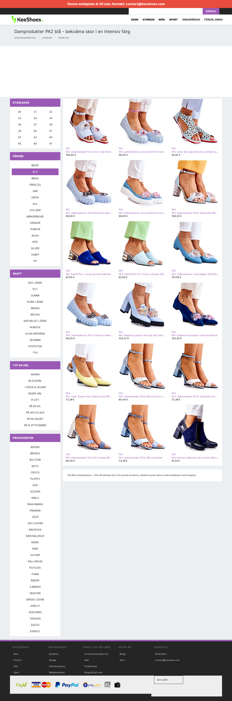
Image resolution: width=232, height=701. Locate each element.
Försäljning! (213, 19)
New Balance (35, 535)
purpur (35, 229)
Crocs (35, 472)
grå (35, 191)
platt (35, 399)
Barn (16, 654)
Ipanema (35, 510)
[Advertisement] (109, 71)
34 (35, 118)
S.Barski (35, 586)
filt (35, 289)
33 (19, 118)
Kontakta (53, 654)
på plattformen (35, 425)
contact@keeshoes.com (145, 4)
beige (35, 165)
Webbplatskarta (57, 672)
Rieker (35, 580)
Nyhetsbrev (161, 654)
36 (19, 124)
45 (19, 143)
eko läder (35, 282)
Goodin (35, 491)
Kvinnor (17, 660)
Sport (16, 672)
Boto (35, 466)
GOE (35, 485)
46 (35, 143)
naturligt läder (35, 320)
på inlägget (35, 418)
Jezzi (35, 516)
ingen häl (35, 393)
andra (35, 374)
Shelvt (35, 605)
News (35, 542)
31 (35, 111)
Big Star (35, 459)
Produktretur (90, 666)
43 (35, 137)
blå (35, 171)
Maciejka (35, 529)
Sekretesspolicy (57, 666)
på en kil (35, 406)
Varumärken (191, 19)
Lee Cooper (35, 523)
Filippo (35, 478)
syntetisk (35, 346)
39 (19, 130)
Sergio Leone (35, 599)
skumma (35, 339)
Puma (35, 574)
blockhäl (35, 380)
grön (35, 197)
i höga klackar (35, 387)
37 (35, 124)
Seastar (35, 593)
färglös (35, 184)
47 (50, 143)
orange (35, 222)
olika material (35, 333)
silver (35, 248)
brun (35, 178)
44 (50, 137)
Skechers (35, 612)
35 (50, 118)
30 (19, 111)
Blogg (122, 654)
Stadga (52, 660)
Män (16, 666)
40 (35, 130)
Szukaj (211, 11)
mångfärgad (35, 216)
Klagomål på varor (93, 672)
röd (35, 241)
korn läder (35, 301)
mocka (35, 314)
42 (19, 137)
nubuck (35, 327)
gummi (35, 295)
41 (50, 130)
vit (35, 260)
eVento (35, 631)
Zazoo (35, 624)
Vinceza (35, 618)
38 (50, 124)
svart (35, 254)
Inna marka (35, 504)
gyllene (35, 210)
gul (35, 203)
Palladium (35, 561)
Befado (35, 453)
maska (35, 308)
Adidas (35, 447)
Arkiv (122, 660)
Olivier (35, 555)
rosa (35, 235)
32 (50, 111)
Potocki (35, 567)
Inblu (35, 497)
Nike (35, 548)
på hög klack (35, 412)
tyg (35, 352)
